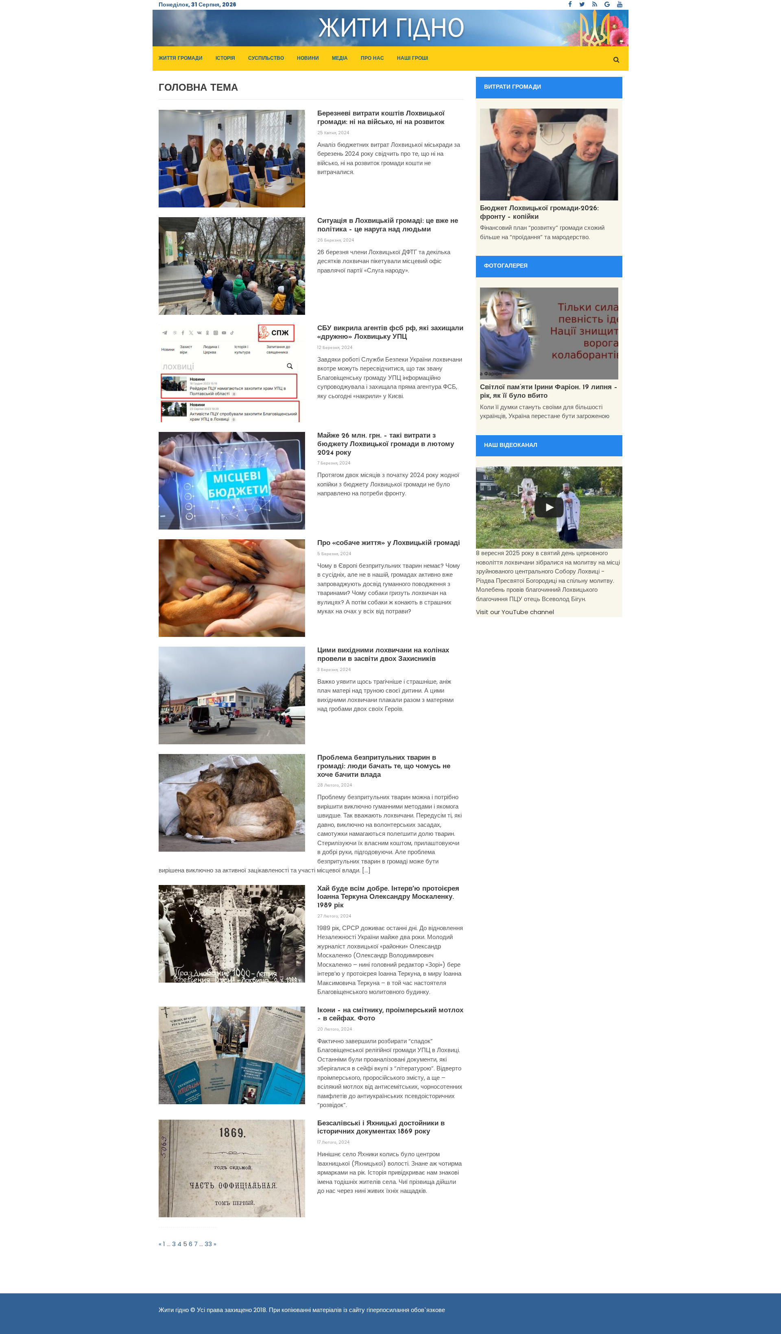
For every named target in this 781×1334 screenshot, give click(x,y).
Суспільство (266, 58)
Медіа (340, 58)
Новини (308, 58)
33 (208, 1244)
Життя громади (181, 58)
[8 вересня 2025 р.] (549, 507)
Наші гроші (412, 58)
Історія (225, 58)
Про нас (372, 58)
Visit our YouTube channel (515, 612)
